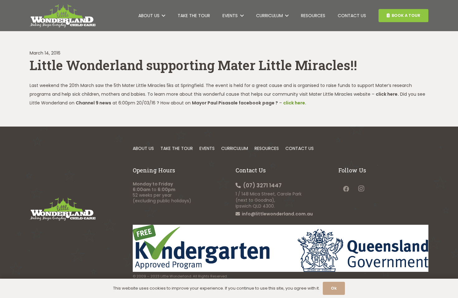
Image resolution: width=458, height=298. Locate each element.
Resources (267, 148)
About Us (143, 148)
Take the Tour (176, 148)
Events (207, 148)
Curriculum (234, 148)
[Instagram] (361, 188)
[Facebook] (346, 188)
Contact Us (299, 148)
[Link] (63, 15)
